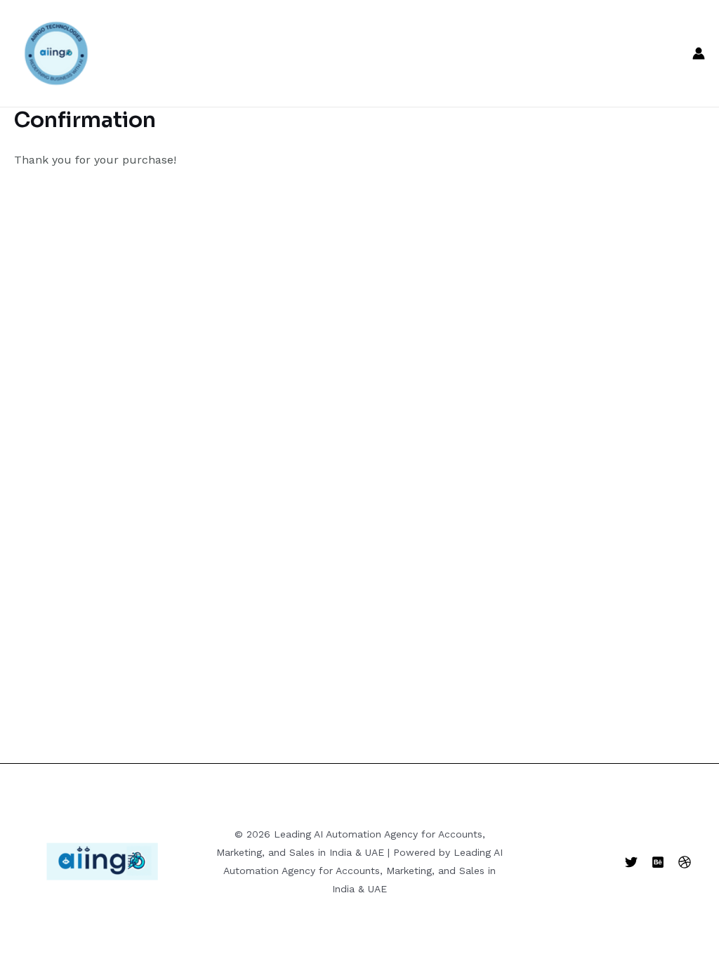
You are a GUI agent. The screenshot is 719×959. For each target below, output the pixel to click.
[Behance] (658, 862)
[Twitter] (631, 862)
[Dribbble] (684, 862)
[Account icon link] (698, 53)
